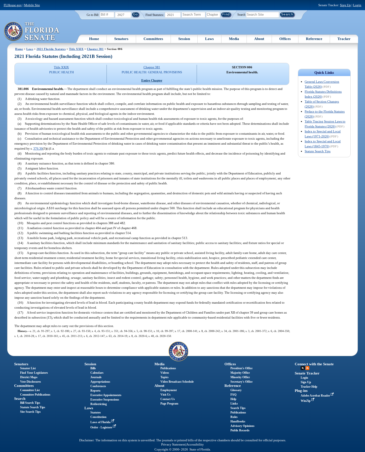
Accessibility (195, 444)
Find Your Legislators (34, 372)
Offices (285, 39)
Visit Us (165, 394)
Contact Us (167, 399)
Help (233, 399)
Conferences (98, 386)
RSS (307, 368)
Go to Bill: (93, 14)
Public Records (240, 430)
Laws (209, 39)
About (259, 39)
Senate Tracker (307, 373)
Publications (168, 368)
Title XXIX (76, 48)
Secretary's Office (241, 381)
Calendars (97, 372)
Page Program (169, 403)
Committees (153, 39)
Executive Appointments (105, 395)
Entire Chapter (151, 80)
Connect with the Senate (314, 364)
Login (357, 5)
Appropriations (100, 381)
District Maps (28, 377)
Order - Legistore (101, 427)
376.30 (38, 148)
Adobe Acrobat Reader (316, 395)
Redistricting (98, 404)
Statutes (95, 412)
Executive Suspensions (104, 399)
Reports (95, 390)
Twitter (303, 368)
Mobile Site (32, 5)
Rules (234, 417)
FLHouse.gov (13, 5)
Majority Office (240, 372)
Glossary (236, 390)
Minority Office (240, 377)
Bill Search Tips (30, 403)
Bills (93, 368)
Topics (164, 377)
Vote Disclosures (30, 381)
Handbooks (237, 421)
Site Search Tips (30, 411)
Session (184, 39)
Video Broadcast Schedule (177, 381)
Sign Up (345, 5)
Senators (121, 39)
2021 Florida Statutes (51, 48)
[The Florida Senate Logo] (32, 31)
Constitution (98, 417)
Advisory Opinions (242, 426)
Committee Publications (35, 394)
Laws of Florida (100, 422)
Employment (168, 390)
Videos (164, 372)
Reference (314, 39)
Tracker (344, 39)
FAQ (233, 394)
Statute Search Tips (317, 151)
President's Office (241, 368)
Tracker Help (309, 386)
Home (94, 39)
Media (234, 39)
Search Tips (238, 408)
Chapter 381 (95, 48)
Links (234, 403)
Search (241, 14)
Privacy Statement (173, 444)
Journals (96, 377)
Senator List (28, 368)
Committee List (30, 390)
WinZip (306, 401)
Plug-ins (301, 391)
